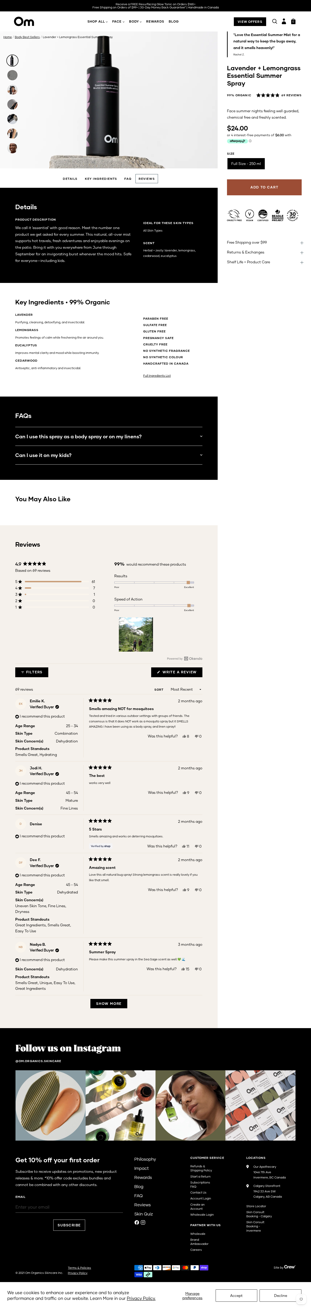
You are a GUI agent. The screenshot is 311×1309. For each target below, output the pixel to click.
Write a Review (181, 673)
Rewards (155, 21)
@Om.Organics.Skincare (38, 1061)
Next (209, 158)
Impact (141, 1168)
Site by (279, 1267)
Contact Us (198, 1192)
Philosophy (145, 1159)
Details (70, 178)
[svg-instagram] (143, 1222)
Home (7, 37)
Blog (174, 21)
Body (134, 21)
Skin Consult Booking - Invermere (255, 1226)
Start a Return (200, 1176)
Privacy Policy (77, 1273)
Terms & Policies (79, 1268)
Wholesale (197, 1234)
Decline (280, 1295)
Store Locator (256, 1206)
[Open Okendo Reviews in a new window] (184, 658)
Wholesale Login (202, 1214)
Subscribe (69, 1225)
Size (231, 153)
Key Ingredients (101, 178)
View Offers (250, 22)
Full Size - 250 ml (246, 163)
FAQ (127, 178)
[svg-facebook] (136, 1222)
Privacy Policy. (141, 1298)
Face (117, 21)
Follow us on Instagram (68, 1048)
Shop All (96, 21)
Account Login (200, 1198)
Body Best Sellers (27, 37)
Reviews (147, 178)
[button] (279, 95)
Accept (236, 1295)
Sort (159, 689)
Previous (8, 158)
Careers (196, 1250)
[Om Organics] (28, 21)
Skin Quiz (143, 1213)
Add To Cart (264, 187)
